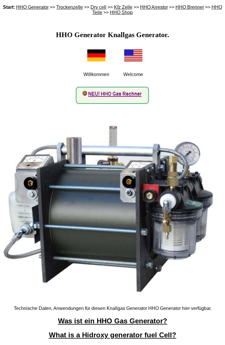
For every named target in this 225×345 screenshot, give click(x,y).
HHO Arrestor (154, 7)
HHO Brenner (189, 7)
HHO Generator (32, 7)
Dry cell (98, 7)
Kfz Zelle (123, 7)
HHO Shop (121, 12)
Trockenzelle (69, 7)
